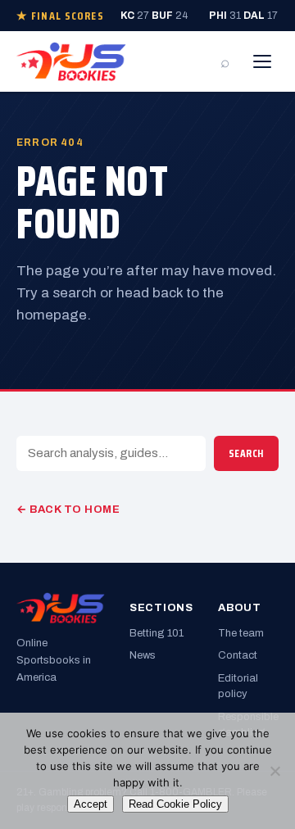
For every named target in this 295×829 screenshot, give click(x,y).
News (142, 655)
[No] (274, 771)
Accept (90, 804)
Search (246, 453)
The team (241, 633)
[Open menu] (262, 61)
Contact (237, 655)
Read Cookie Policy (175, 804)
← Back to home (68, 509)
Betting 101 (156, 633)
